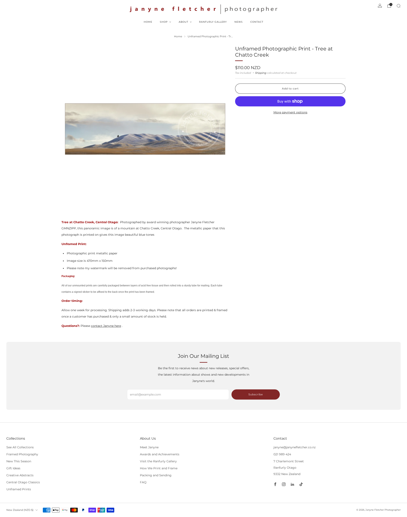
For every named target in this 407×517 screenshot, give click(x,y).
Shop (164, 21)
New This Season (18, 461)
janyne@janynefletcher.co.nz (294, 447)
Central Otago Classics (23, 482)
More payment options (290, 112)
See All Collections (20, 447)
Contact (256, 21)
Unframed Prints (18, 489)
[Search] (398, 6)
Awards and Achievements (159, 454)
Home (148, 21)
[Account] (380, 6)
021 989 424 (282, 454)
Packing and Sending (155, 475)
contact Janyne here (106, 325)
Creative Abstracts (19, 475)
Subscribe (255, 394)
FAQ (143, 482)
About (183, 21)
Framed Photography (22, 454)
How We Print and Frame (158, 468)
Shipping (260, 72)
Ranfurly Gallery (213, 21)
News (238, 21)
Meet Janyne (149, 447)
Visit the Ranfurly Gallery (158, 461)
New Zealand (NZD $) (19, 509)
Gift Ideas (13, 468)
